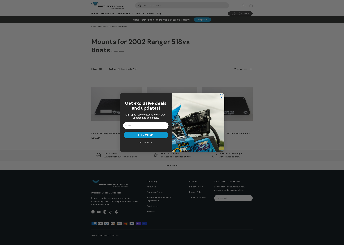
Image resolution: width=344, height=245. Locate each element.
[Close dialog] (221, 95)
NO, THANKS (145, 142)
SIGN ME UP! (146, 135)
